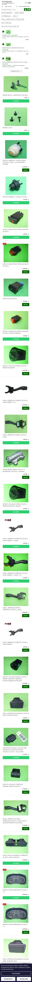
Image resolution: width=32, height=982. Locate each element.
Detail (26, 170)
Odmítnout (8, 979)
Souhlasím (24, 979)
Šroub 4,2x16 (9, 35)
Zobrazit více (15, 71)
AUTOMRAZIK (8, 3)
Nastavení (16, 973)
